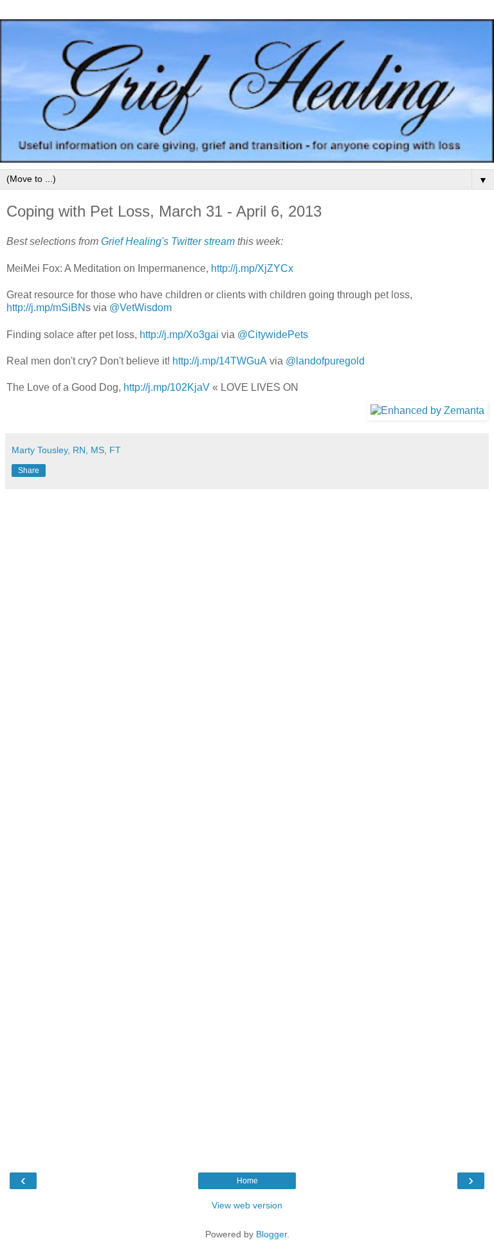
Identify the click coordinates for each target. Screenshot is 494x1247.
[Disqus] (247, 656)
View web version (247, 1205)
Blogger (271, 1234)
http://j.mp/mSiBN (46, 307)
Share (28, 470)
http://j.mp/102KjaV (167, 387)
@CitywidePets (272, 334)
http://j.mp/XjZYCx (252, 268)
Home (247, 1180)
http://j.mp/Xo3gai (180, 334)
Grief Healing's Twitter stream (168, 241)
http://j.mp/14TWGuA (219, 360)
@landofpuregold (325, 360)
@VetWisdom (140, 307)
